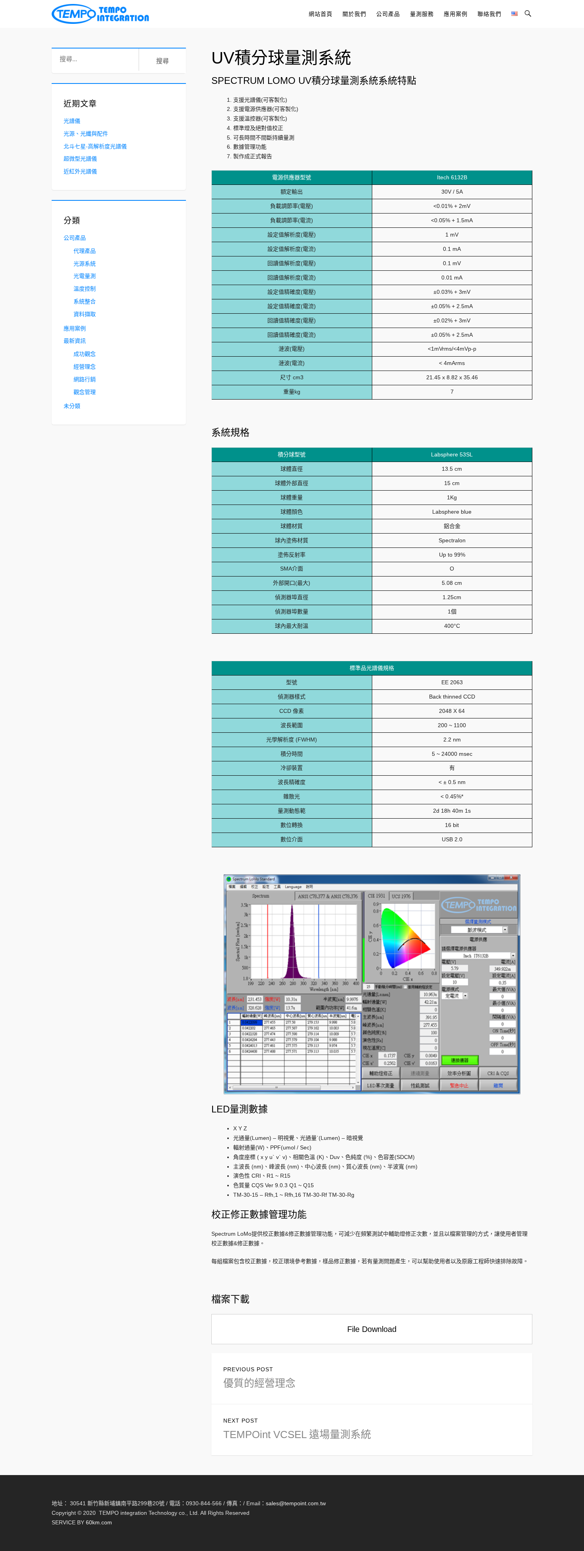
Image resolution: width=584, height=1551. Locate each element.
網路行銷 (84, 379)
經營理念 (84, 366)
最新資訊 (75, 341)
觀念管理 (84, 392)
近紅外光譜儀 (80, 171)
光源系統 (84, 263)
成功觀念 (84, 354)
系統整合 (84, 301)
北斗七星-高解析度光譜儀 (95, 146)
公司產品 (388, 14)
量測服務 (422, 14)
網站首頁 (321, 14)
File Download (371, 1329)
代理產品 (84, 251)
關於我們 (354, 14)
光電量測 (84, 276)
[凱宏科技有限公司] (100, 14)
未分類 (72, 406)
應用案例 (456, 14)
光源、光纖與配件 (86, 133)
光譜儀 (72, 121)
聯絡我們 (489, 14)
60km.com (99, 1522)
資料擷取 (84, 314)
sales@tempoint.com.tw (296, 1503)
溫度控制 (84, 288)
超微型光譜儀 (80, 158)
